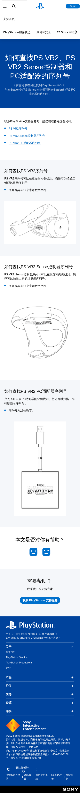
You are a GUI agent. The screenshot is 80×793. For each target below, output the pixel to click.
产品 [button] (8, 677)
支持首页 (9, 19)
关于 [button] (8, 646)
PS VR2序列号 (18, 128)
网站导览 (69, 777)
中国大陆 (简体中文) (23, 769)
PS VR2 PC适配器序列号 (25, 143)
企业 (8, 667)
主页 (8, 634)
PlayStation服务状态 (17, 32)
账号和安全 (44, 32)
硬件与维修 (48, 634)
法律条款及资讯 (13, 777)
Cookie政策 (56, 777)
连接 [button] (8, 711)
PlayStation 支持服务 (26, 634)
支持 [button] (8, 694)
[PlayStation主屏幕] (40, 6)
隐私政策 (27, 777)
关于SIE (10, 652)
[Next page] (75, 32)
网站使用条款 (41, 777)
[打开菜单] (4, 6)
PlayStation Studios (16, 657)
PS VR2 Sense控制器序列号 (27, 135)
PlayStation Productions (19, 662)
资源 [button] (8, 702)
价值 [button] (8, 685)
